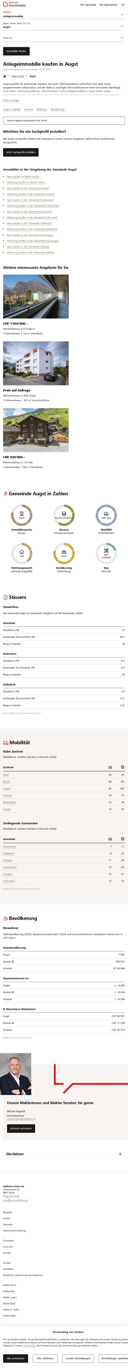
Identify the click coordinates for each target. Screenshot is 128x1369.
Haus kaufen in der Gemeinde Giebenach (29, 223)
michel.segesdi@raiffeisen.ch (21, 1119)
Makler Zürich (9, 1285)
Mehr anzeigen (11, 100)
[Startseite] (4, 76)
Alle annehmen (16, 1358)
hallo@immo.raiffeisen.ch (15, 1200)
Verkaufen (8, 1224)
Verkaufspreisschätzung (14, 1230)
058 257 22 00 (12, 1196)
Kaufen (6, 1218)
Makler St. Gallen (11, 1309)
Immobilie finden (16, 51)
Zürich (6, 781)
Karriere (7, 1253)
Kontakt (7, 1263)
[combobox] (61, 27)
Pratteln (7, 795)
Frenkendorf (9, 867)
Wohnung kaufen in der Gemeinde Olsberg (30, 252)
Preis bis (7, 38)
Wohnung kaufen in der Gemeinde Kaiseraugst (33, 240)
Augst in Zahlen (11, 109)
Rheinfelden (9, 802)
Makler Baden (9, 1315)
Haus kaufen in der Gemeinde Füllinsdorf (29, 211)
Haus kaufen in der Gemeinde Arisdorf (28, 188)
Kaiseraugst (9, 846)
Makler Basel (9, 1303)
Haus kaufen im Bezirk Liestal (23, 176)
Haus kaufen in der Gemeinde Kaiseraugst (30, 235)
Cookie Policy (29, 1345)
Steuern (28, 109)
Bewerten (7, 1212)
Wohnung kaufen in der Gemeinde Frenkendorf (33, 205)
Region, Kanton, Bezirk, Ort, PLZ (16, 23)
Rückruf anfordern (21, 1128)
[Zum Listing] (36, 297)
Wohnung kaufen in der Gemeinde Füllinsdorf (32, 217)
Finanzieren (8, 1240)
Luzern (6, 788)
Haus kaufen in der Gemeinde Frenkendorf (30, 199)
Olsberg (7, 860)
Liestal (6, 809)
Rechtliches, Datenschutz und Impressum (23, 1275)
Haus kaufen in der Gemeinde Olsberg (28, 246)
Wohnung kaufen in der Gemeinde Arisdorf (31, 194)
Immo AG (7, 1246)
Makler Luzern (10, 1297)
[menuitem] (88, 5)
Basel (6, 774)
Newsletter (8, 1269)
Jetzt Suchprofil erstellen (20, 152)
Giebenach (9, 853)
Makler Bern (9, 1291)
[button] (123, 5)
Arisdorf (7, 874)
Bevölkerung (57, 109)
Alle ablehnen (45, 1358)
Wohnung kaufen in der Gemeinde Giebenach (32, 229)
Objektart (7, 12)
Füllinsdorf (9, 880)
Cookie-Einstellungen (78, 1358)
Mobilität (42, 109)
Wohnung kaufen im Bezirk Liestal (26, 182)
